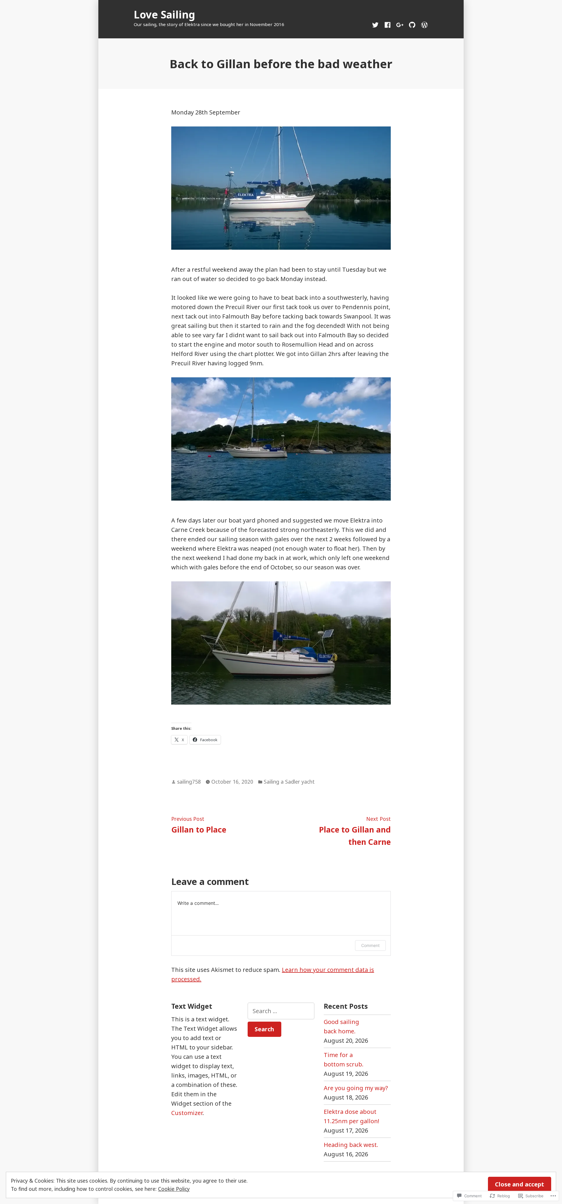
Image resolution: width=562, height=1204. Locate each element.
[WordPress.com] (423, 24)
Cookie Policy (174, 1188)
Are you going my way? (356, 1088)
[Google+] (400, 24)
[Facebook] (387, 24)
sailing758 (189, 781)
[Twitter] (376, 24)
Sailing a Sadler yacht (289, 781)
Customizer (187, 1113)
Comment (370, 945)
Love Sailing (164, 14)
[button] (281, 188)
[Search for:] (281, 1011)
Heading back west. (351, 1145)
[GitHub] (412, 24)
